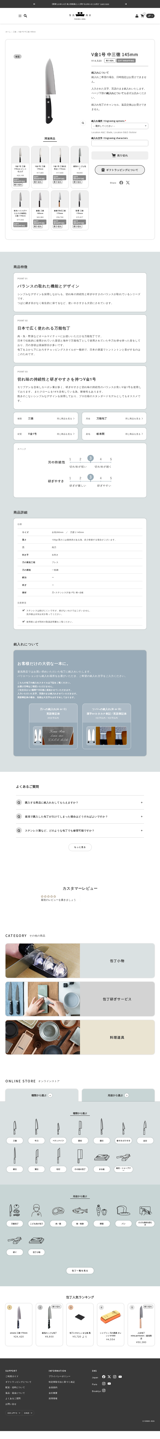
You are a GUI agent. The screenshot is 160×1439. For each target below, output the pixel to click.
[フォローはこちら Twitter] (109, 1376)
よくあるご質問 (13, 1398)
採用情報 (53, 1398)
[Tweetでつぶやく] (128, 183)
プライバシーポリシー (59, 1376)
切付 (58, 1169)
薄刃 (36, 1169)
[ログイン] (136, 15)
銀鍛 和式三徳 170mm (60, 211)
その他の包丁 (80, 1169)
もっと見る (80, 847)
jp (149, 16)
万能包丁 (15, 1223)
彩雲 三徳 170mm (80, 211)
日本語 (26, 1413)
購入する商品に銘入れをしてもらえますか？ (51, 802)
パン (123, 1223)
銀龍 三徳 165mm (40, 211)
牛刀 (36, 1140)
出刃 (145, 1140)
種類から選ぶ (38, 1095)
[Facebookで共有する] (121, 183)
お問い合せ (10, 1403)
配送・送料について (15, 1387)
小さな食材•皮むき (145, 1223)
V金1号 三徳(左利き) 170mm (59, 167)
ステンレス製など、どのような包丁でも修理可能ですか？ (60, 830)
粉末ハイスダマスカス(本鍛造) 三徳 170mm (20, 213)
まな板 (102, 1169)
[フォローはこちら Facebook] (103, 1376)
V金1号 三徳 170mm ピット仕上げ (20, 169)
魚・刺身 (80, 1223)
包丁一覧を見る (80, 1270)
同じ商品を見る (64, 418)
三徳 (14, 31)
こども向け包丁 (36, 1223)
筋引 (102, 1140)
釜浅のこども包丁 (79, 167)
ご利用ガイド (11, 1376)
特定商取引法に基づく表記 (62, 1381)
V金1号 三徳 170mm (40, 167)
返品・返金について (15, 1392)
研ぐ (15, 1252)
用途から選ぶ (115, 1095)
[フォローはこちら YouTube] (120, 1376)
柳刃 (15, 1169)
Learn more (99, 4)
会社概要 (53, 1392)
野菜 (102, 1223)
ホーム (8, 31)
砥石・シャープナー (123, 1169)
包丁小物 (36, 1252)
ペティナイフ (58, 1140)
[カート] (142, 15)
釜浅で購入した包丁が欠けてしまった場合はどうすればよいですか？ (66, 816)
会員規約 (53, 1387)
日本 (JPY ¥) (12, 1413)
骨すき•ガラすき (123, 1140)
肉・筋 (58, 1223)
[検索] (25, 15)
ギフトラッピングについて (122, 170)
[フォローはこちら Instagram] (114, 1376)
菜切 (80, 1140)
